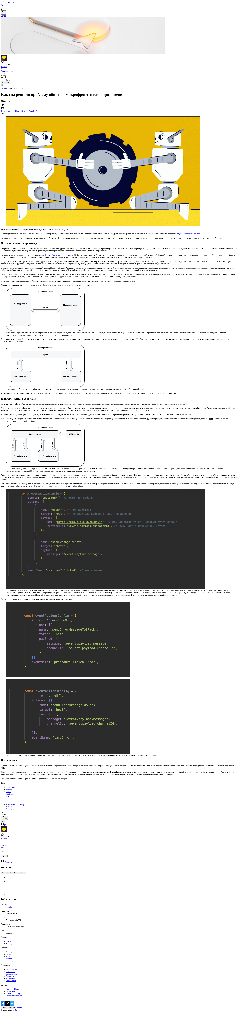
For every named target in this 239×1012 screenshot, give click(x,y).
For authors (10, 972)
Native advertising (13, 993)
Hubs (8, 956)
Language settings (8, 1007)
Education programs (14, 996)
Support (19, 1007)
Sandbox (9, 961)
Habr (14, 1010)
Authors (9, 959)
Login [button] (3, 16)
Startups (9, 998)
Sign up (9, 943)
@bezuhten (5, 847)
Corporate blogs (12, 989)
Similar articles (19, 873)
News (8, 954)
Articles (9, 952)
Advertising (10, 991)
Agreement (10, 978)
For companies (12, 974)
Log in (8, 941)
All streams (9, 2)
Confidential (11, 981)
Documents (10, 976)
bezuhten (4, 88)
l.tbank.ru (9, 907)
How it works (11, 969)
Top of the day (7, 873)
